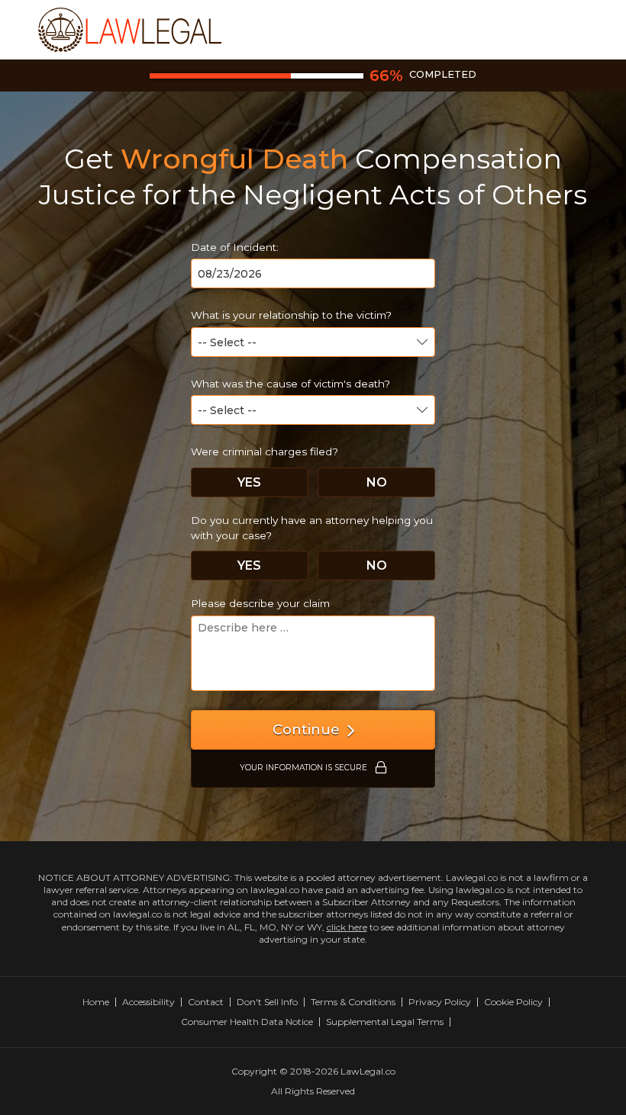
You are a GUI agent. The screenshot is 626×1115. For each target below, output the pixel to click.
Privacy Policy (439, 1001)
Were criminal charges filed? (264, 451)
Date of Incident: (235, 247)
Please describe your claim (260, 603)
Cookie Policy (513, 1001)
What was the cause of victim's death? (290, 384)
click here (347, 927)
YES (249, 482)
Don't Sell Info (267, 1001)
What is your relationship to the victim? (291, 315)
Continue (306, 729)
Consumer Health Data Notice (247, 1021)
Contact (206, 1001)
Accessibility (148, 1001)
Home (95, 1001)
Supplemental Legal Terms (385, 1021)
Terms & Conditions (353, 1001)
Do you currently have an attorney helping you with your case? (312, 527)
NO (376, 482)
